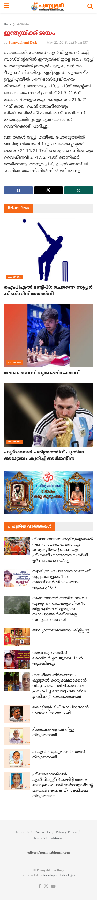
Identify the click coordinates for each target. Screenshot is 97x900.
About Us (22, 833)
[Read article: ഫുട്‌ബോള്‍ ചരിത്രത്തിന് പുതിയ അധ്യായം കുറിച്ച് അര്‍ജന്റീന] (48, 415)
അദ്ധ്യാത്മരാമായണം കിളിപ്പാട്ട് (60, 630)
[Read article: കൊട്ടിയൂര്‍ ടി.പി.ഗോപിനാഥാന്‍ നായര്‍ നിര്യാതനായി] (17, 714)
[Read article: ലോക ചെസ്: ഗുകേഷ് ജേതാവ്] (48, 335)
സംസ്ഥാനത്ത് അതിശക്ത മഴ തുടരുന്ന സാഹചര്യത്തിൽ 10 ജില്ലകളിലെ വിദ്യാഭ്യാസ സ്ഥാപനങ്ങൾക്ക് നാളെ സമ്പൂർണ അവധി (59, 609)
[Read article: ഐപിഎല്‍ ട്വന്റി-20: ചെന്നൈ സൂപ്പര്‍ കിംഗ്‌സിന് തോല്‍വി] (48, 250)
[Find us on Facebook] (40, 886)
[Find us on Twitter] (46, 886)
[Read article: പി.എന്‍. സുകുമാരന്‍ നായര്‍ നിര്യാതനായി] (17, 758)
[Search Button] (90, 6)
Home (7, 25)
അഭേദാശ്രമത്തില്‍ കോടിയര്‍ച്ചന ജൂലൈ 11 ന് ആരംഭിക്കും (57, 658)
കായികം (23, 25)
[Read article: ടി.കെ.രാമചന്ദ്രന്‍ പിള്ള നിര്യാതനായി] (17, 736)
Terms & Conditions (47, 838)
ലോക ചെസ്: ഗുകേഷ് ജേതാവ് (42, 373)
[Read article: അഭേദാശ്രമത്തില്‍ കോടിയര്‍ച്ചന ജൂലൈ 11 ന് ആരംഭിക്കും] (17, 659)
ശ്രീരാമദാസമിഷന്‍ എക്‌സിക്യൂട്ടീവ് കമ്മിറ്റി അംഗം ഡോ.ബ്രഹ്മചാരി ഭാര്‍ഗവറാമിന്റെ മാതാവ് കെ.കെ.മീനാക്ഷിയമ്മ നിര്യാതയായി (62, 785)
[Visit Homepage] (48, 6)
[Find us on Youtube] (53, 886)
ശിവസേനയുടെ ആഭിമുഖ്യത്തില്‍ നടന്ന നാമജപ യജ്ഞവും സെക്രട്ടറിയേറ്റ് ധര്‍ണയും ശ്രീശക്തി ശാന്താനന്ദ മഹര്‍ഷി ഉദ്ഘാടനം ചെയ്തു (62, 550)
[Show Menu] (6, 6)
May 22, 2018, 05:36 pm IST (67, 43)
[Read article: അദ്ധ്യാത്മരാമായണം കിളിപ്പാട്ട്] (17, 637)
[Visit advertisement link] (48, 492)
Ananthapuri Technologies (59, 876)
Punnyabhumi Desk (23, 43)
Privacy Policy (66, 833)
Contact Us (42, 833)
